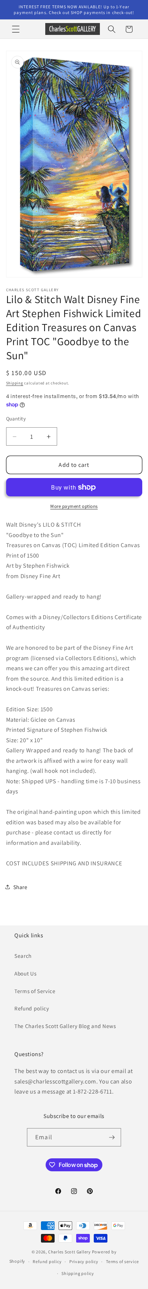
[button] (15, 29)
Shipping (14, 383)
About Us (25, 973)
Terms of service (122, 1261)
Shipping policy (77, 1273)
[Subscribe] (111, 1137)
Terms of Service (35, 991)
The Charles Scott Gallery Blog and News (65, 1025)
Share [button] (20, 887)
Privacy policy (83, 1261)
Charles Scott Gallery (69, 1251)
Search (23, 955)
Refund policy (31, 1008)
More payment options (74, 506)
